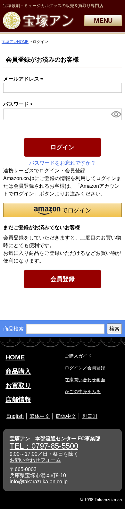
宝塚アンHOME (15, 41)
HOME (15, 357)
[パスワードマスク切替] (115, 114)
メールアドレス (24, 79)
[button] (62, 210)
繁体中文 (39, 416)
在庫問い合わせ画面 (85, 379)
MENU (103, 20)
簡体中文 (66, 416)
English (15, 416)
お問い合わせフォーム (35, 460)
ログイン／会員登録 (85, 367)
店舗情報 (18, 399)
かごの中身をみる (83, 391)
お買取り (18, 385)
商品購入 (18, 371)
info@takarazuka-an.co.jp (39, 481)
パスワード (19, 104)
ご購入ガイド (78, 355)
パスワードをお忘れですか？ (62, 163)
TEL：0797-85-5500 (44, 446)
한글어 (89, 416)
